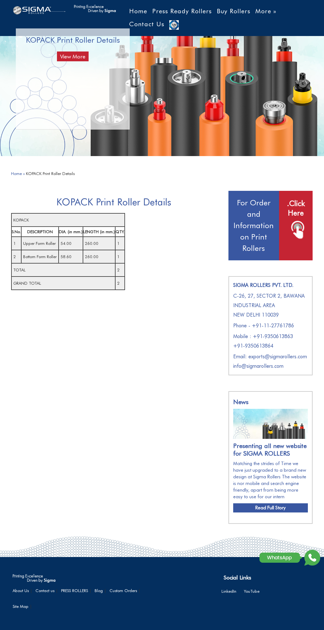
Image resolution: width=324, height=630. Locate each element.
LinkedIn (228, 591)
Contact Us (146, 24)
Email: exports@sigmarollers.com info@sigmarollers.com (270, 361)
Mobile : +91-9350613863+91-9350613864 (263, 341)
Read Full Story (261, 508)
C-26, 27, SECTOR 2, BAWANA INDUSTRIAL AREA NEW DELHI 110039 (269, 305)
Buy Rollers (233, 11)
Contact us (44, 590)
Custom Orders (123, 590)
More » (265, 11)
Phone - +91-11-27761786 (263, 326)
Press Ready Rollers (182, 11)
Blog (99, 590)
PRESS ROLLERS (74, 590)
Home (138, 11)
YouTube (251, 591)
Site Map (20, 606)
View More (72, 56)
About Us (21, 590)
